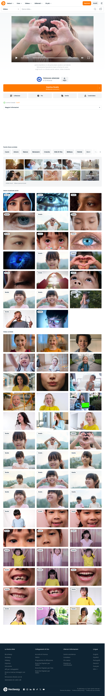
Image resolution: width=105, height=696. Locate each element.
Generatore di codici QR (13, 680)
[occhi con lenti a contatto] (19, 241)
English (94, 654)
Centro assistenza (68, 654)
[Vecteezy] (3, 3)
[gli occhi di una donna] (19, 280)
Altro (93, 669)
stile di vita (58, 152)
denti (88, 152)
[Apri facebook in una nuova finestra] (24, 689)
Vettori (9, 3)
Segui (64, 80)
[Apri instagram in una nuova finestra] (27, 689)
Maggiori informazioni (12, 107)
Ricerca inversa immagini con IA (13, 673)
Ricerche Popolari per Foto (42, 669)
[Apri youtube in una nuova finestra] (44, 689)
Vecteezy (8, 657)
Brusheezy (8, 654)
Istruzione (8, 666)
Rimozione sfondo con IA (13, 677)
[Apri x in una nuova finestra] (40, 689)
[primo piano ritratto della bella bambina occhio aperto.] (86, 221)
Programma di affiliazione (43, 660)
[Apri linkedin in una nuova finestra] (30, 689)
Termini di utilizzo (63, 690)
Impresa (7, 663)
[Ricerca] (93, 9)
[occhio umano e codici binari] (52, 202)
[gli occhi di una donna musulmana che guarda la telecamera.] (19, 202)
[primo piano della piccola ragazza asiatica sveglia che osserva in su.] (86, 280)
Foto (18, 3)
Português (95, 660)
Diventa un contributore (66, 664)
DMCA (37, 657)
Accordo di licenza (41, 654)
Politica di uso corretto (91, 690)
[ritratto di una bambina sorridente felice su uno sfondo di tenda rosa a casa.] (86, 538)
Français (95, 666)
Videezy (7, 660)
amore (16, 152)
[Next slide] (97, 151)
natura (25, 152)
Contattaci (65, 657)
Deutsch (94, 663)
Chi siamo (65, 660)
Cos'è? (18, 102)
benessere (36, 152)
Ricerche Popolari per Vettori (42, 664)
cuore (7, 152)
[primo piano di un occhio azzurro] (86, 241)
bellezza (69, 152)
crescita (47, 152)
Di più (48, 3)
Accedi (94, 3)
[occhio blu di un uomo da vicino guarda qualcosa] (19, 221)
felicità (79, 152)
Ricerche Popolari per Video (42, 673)
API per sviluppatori (11, 669)
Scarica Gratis (52, 88)
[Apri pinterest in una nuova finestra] (34, 689)
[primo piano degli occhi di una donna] (86, 202)
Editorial (38, 3)
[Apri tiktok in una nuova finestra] (37, 689)
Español (94, 657)
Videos (27, 3)
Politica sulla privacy (77, 690)
